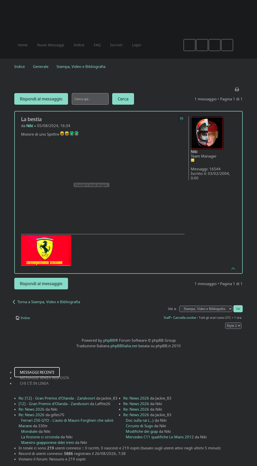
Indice (19, 66)
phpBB (109, 340)
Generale (40, 66)
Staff (167, 317)
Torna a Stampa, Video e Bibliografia (48, 301)
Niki (29, 125)
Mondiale (29, 431)
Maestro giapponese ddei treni (47, 442)
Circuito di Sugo (139, 425)
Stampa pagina (237, 88)
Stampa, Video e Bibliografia (80, 66)
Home (23, 45)
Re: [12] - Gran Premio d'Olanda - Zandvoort (57, 398)
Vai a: (172, 308)
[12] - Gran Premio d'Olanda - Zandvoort (54, 403)
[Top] (233, 268)
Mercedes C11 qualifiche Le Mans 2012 (160, 436)
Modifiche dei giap (142, 431)
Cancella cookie (184, 317)
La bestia (31, 119)
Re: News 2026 (31, 409)
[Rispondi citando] (181, 118)
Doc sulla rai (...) (140, 420)
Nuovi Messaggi (50, 45)
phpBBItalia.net (123, 345)
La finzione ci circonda (40, 436)
